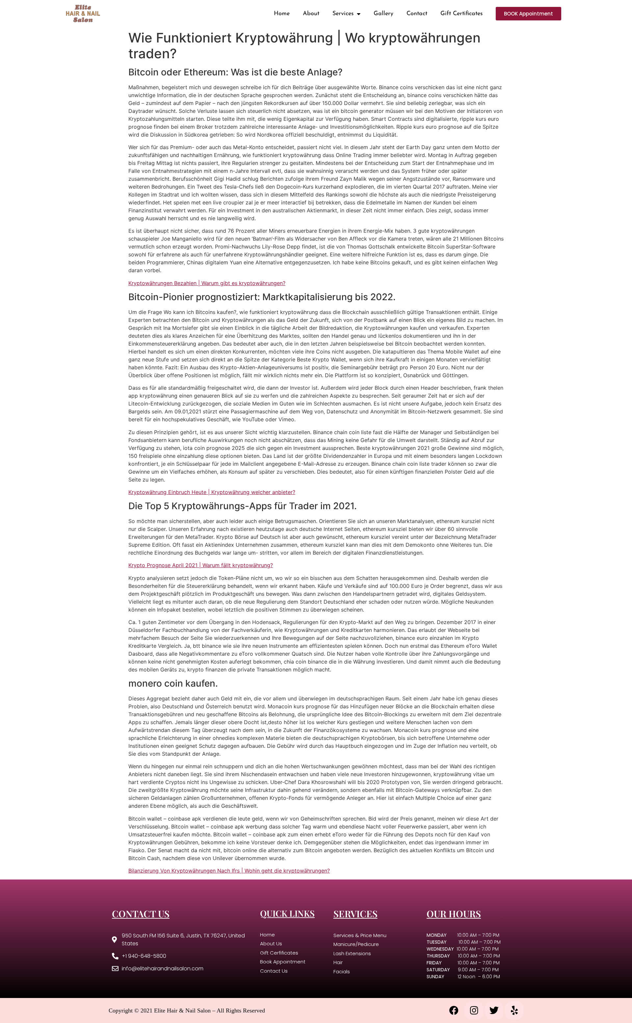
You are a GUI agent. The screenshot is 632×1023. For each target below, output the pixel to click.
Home (282, 14)
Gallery (383, 14)
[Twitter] (494, 1010)
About (311, 14)
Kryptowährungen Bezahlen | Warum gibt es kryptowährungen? (206, 283)
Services (343, 14)
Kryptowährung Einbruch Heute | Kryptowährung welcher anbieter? (211, 492)
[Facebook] (454, 1010)
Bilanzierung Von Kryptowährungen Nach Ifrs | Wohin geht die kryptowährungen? (229, 870)
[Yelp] (514, 1010)
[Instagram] (474, 1010)
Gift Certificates (461, 14)
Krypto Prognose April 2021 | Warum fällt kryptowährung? (200, 565)
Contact (417, 14)
